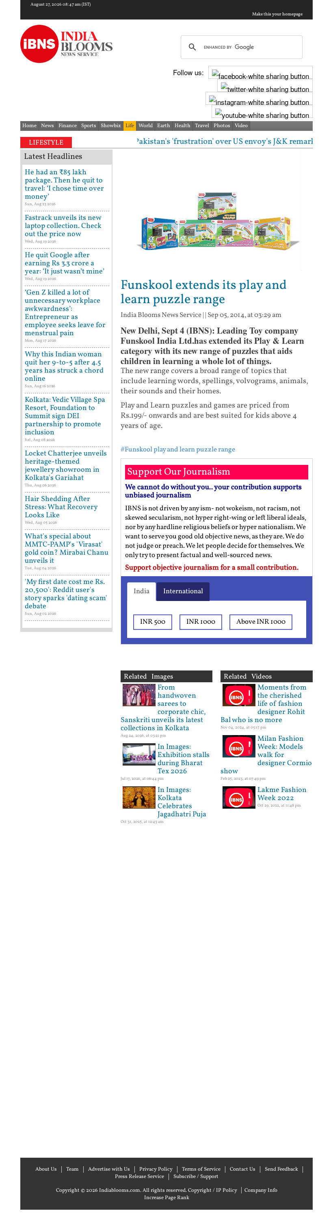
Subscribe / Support (195, 1176)
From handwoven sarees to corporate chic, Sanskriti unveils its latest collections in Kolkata (163, 708)
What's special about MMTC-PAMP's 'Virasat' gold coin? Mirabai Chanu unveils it (66, 549)
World (145, 126)
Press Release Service (139, 1176)
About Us (46, 1169)
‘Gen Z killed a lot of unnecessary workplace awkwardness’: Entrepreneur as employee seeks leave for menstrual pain (65, 313)
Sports (88, 126)
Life (129, 126)
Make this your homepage (277, 14)
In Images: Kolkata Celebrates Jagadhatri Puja (182, 802)
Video (241, 126)
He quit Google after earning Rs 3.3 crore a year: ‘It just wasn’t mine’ (64, 263)
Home (29, 126)
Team (72, 1169)
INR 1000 (200, 622)
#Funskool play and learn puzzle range (178, 449)
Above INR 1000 (260, 622)
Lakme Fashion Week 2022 (282, 794)
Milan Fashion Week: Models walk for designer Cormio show (266, 755)
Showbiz (111, 126)
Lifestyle (46, 143)
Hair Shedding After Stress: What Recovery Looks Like (61, 507)
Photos (222, 126)
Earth (163, 126)
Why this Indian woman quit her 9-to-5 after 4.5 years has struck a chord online (64, 366)
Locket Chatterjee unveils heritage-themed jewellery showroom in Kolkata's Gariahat (66, 466)
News (47, 126)
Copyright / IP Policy (212, 1190)
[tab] (141, 591)
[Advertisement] (66, 894)
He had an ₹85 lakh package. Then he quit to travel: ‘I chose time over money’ (64, 184)
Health (182, 126)
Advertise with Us (109, 1169)
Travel (202, 126)
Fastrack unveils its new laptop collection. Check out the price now (63, 226)
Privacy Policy (156, 1169)
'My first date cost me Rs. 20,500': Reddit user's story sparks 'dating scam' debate (66, 594)
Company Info (260, 1190)
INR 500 (152, 622)
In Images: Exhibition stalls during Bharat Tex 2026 (184, 759)
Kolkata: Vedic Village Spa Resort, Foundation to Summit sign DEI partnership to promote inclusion (65, 416)
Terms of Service (201, 1169)
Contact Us (242, 1169)
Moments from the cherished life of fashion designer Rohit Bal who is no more (264, 704)
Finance (67, 126)
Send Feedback (281, 1169)
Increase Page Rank (166, 1198)
